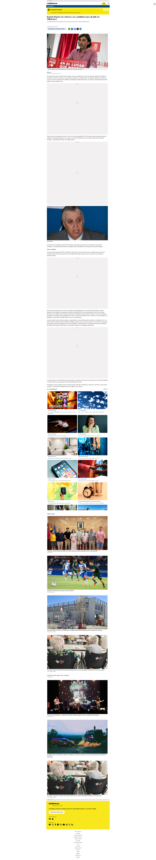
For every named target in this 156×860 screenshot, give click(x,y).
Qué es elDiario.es (78, 831)
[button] (108, 3)
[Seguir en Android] (50, 819)
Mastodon (78, 857)
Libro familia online (93, 799)
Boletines (78, 853)
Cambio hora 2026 (55, 799)
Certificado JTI (78, 855)
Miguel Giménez (50, 757)
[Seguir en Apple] (52, 819)
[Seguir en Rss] (72, 825)
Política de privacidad (78, 842)
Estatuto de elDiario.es (78, 837)
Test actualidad (105, 799)
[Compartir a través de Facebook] (72, 29)
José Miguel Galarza (50, 592)
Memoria (76, 799)
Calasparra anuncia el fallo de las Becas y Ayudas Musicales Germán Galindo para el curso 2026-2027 (72, 551)
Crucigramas (59, 799)
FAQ (78, 844)
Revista (78, 851)
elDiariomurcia (50, 552)
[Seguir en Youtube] (64, 825)
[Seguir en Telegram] (58, 825)
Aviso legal (78, 840)
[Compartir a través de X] (78, 29)
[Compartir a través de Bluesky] (75, 29)
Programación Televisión (100, 799)
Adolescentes (82, 799)
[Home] (52, 3)
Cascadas (65, 799)
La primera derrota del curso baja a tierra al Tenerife (60, 590)
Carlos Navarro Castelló (51, 671)
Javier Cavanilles (50, 716)
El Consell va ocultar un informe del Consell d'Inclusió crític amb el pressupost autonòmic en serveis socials (74, 795)
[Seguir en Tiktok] (67, 825)
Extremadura (50, 6)
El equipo (78, 833)
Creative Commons (78, 838)
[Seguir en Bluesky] (50, 825)
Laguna (73, 799)
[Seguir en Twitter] (53, 825)
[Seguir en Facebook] (55, 825)
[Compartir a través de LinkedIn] (80, 29)
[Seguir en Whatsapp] (70, 825)
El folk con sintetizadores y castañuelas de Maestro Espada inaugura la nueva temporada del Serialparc (73, 715)
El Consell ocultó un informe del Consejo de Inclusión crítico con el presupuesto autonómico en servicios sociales (75, 670)
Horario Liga (78, 799)
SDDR (62, 799)
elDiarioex (49, 72)
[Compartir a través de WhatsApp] (69, 29)
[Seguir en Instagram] (61, 825)
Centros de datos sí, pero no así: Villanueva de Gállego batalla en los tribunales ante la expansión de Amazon (74, 630)
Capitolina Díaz (50, 676)
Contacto (78, 849)
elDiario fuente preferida (88, 799)
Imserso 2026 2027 (69, 799)
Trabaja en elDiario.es (78, 835)
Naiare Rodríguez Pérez (51, 631)
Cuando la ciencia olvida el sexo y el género (58, 675)
